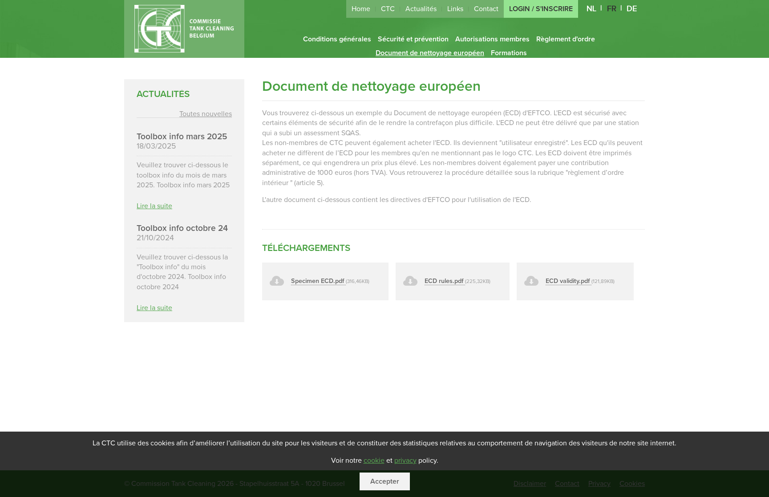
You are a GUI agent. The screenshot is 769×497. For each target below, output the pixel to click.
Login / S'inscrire (541, 8)
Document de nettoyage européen (430, 52)
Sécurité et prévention (413, 39)
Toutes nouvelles (205, 113)
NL (591, 8)
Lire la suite (154, 206)
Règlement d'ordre (565, 39)
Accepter (384, 481)
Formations (509, 52)
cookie (374, 460)
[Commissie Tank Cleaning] (184, 50)
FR (611, 8)
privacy (405, 460)
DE (632, 8)
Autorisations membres (492, 39)
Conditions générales (337, 39)
